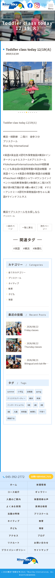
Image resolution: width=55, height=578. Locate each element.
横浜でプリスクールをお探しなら (21, 212)
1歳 (35, 405)
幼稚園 (29, 391)
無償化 (33, 411)
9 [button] (34, 112)
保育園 (24, 411)
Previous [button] (6, 87)
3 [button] (22, 112)
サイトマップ (41, 549)
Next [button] (49, 87)
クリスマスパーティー (16, 398)
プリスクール (9, 215)
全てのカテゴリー (17, 272)
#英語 (16, 248)
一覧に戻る (27, 227)
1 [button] (18, 112)
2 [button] (20, 112)
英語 (38, 398)
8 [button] (32, 112)
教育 (10, 288)
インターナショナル (15, 405)
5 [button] (26, 112)
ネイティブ (13, 283)
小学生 (20, 391)
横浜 (31, 398)
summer (10, 391)
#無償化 (37, 248)
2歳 (41, 405)
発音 (10, 299)
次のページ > (44, 227)
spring (38, 391)
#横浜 (26, 248)
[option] (27, 86)
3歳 (8, 411)
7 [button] (30, 112)
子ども (11, 294)
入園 (15, 411)
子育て (42, 411)
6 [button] (28, 112)
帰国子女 (11, 418)
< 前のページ (10, 227)
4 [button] (24, 112)
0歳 (29, 405)
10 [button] (36, 112)
